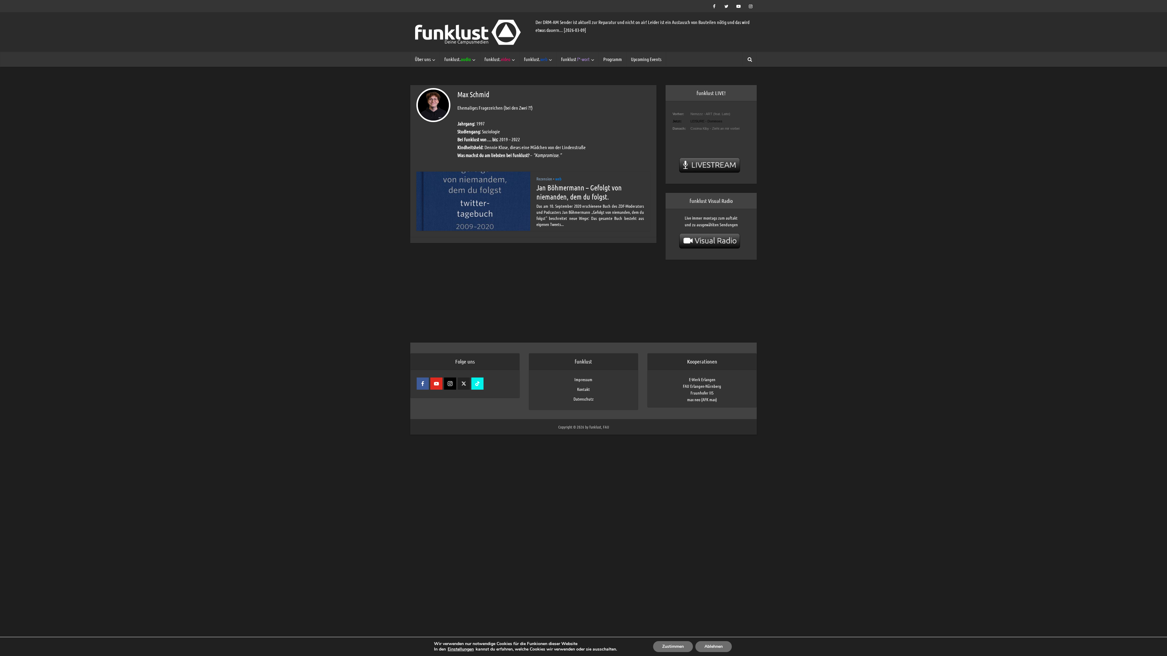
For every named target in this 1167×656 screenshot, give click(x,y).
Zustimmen (673, 646)
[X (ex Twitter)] (464, 384)
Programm (612, 59)
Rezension (544, 178)
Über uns (423, 59)
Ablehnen (713, 646)
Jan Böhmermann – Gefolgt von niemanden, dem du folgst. (579, 192)
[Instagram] (450, 384)
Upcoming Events (646, 59)
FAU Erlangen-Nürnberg (702, 386)
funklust (575, 59)
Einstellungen (461, 649)
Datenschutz (583, 398)
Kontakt (583, 389)
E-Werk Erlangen (702, 379)
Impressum (583, 379)
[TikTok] (477, 384)
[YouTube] (436, 384)
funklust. (457, 59)
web (558, 178)
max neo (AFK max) (702, 399)
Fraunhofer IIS (702, 392)
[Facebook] (423, 384)
